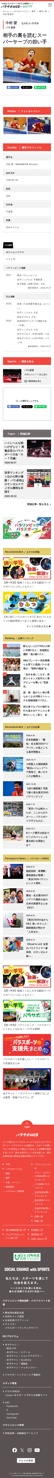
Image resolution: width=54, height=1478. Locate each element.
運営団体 (35, 1234)
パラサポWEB (12, 1391)
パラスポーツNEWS (15, 1191)
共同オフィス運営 (14, 1316)
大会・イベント (13, 1182)
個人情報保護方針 (14, 1230)
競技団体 (10, 1187)
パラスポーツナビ (20, 11)
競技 (8, 1173)
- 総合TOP (10, 1348)
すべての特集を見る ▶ (39, 626)
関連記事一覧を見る (38, 504)
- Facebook (11, 1406)
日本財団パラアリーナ (17, 1320)
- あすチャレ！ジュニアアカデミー (23, 1355)
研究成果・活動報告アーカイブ (21, 1433)
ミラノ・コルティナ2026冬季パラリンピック (42, 1176)
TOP (8, 1164)
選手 (34, 11)
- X (6, 1409)
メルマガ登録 (26, 1460)
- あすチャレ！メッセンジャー (21, 1367)
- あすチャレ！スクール (17, 1352)
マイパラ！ (11, 1324)
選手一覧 (43, 11)
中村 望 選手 (8, 14)
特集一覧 (38, 1221)
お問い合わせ (37, 1239)
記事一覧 (38, 1216)
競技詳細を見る (34, 381)
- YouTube (11, 1417)
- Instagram (12, 1413)
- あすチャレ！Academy (18, 1359)
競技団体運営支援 (14, 1312)
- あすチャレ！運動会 (16, 1363)
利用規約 (35, 1230)
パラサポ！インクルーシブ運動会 (23, 1374)
